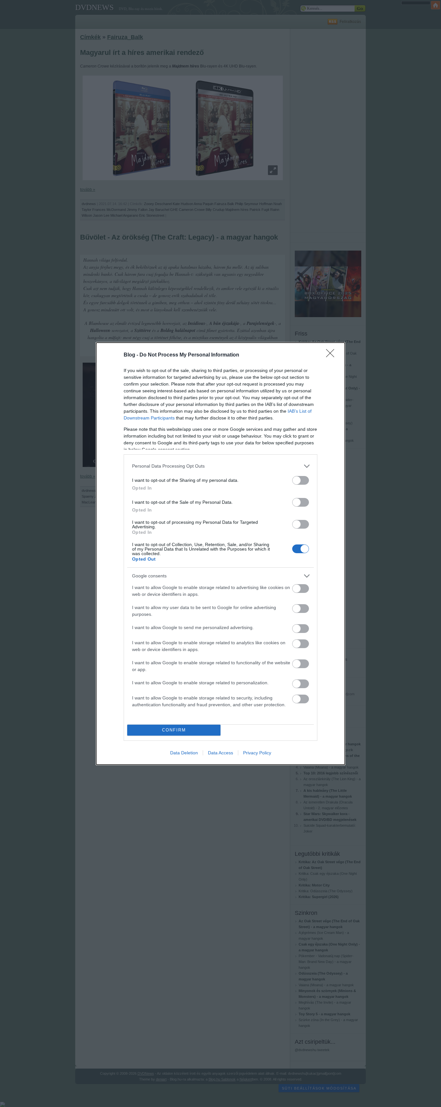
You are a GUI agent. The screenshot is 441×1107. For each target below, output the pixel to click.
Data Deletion (184, 752)
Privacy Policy (257, 752)
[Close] (332, 355)
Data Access (220, 752)
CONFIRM (174, 730)
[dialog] (220, 554)
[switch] (300, 480)
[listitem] (220, 466)
